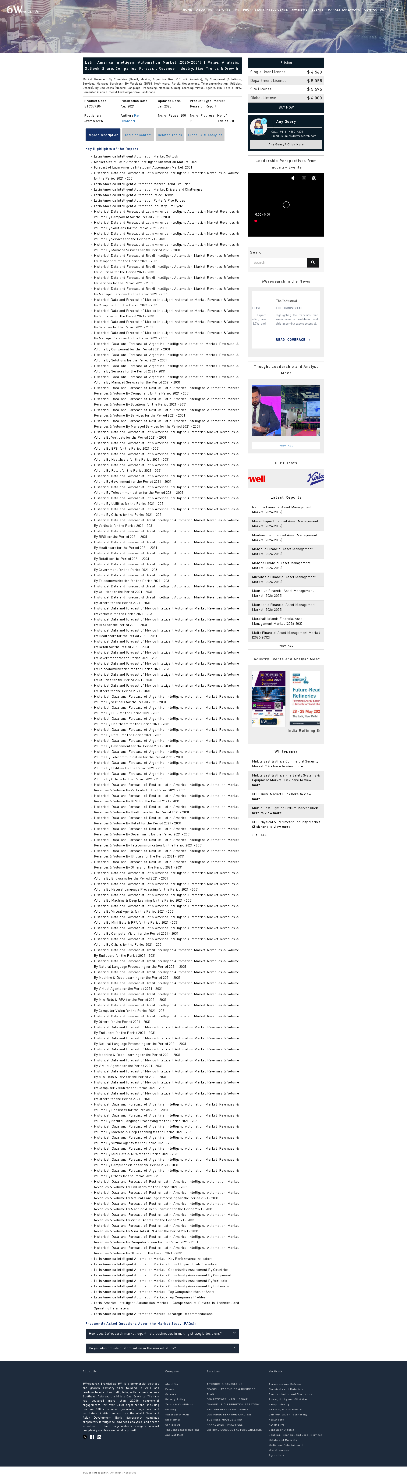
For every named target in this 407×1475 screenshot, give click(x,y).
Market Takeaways (344, 9)
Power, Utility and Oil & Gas (288, 1399)
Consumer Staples (282, 1430)
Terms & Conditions (179, 1404)
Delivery (171, 1409)
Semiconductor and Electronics (291, 1394)
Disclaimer (173, 1420)
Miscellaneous (279, 1450)
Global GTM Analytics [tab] (205, 135)
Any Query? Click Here (286, 144)
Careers (170, 1394)
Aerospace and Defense (285, 1384)
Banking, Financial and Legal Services (296, 1435)
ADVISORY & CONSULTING (225, 1384)
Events (318, 9)
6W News (299, 9)
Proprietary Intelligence (265, 9)
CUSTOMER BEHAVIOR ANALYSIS (229, 1415)
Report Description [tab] (103, 135)
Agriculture (277, 1455)
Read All (259, 835)
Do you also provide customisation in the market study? (132, 1348)
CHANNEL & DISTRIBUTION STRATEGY (233, 1404)
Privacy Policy (175, 1399)
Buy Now (286, 107)
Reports (223, 9)
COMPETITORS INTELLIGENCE (227, 1399)
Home (187, 9)
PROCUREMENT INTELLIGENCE (228, 1409)
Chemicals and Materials (286, 1389)
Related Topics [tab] (170, 135)
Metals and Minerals (283, 1440)
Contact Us (374, 9)
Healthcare (276, 1420)
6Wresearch (100, 1473)
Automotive (277, 1425)
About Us (204, 9)
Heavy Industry (279, 1404)
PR (237, 9)
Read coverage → (275, 340)
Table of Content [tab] (138, 135)
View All (286, 446)
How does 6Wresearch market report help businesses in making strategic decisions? (155, 1334)
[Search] (313, 263)
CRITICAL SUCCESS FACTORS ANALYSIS (234, 1430)
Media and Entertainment (286, 1445)
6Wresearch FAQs (177, 1415)
